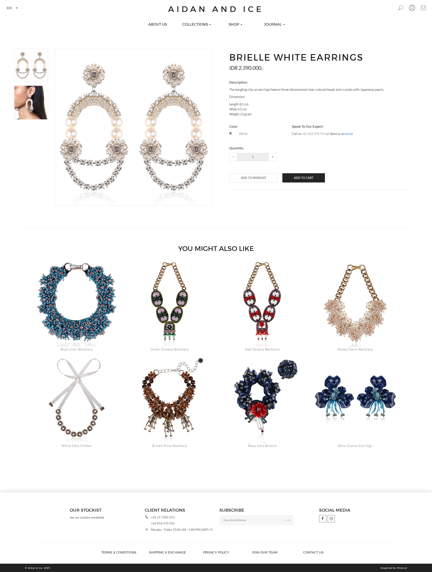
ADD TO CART (303, 178)
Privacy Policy (216, 552)
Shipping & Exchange (167, 552)
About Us (157, 24)
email (349, 134)
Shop (234, 24)
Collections (195, 24)
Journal (273, 24)
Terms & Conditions (118, 552)
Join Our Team (264, 552)
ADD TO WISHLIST (253, 178)
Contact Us (313, 552)
